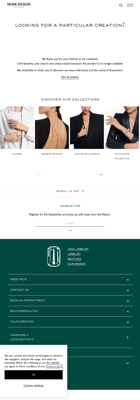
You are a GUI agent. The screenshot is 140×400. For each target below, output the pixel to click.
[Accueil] (53, 256)
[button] (100, 174)
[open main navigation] (130, 5)
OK (33, 374)
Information (20, 363)
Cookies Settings (34, 385)
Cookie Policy (54, 366)
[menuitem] (121, 5)
